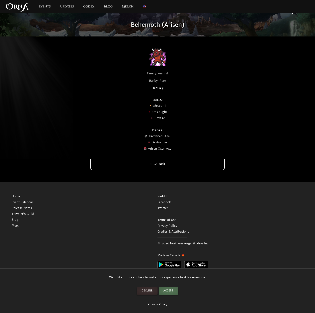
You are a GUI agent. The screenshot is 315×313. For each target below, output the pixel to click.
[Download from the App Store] (197, 265)
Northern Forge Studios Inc (189, 243)
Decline (147, 290)
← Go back (157, 164)
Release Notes (22, 208)
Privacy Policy (157, 304)
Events (45, 7)
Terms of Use (167, 220)
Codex (88, 7)
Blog (108, 7)
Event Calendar (22, 202)
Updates (67, 7)
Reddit (162, 196)
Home (16, 196)
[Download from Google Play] (171, 265)
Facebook (164, 202)
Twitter (163, 208)
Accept (168, 290)
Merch (128, 7)
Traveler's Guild (23, 214)
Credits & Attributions (173, 231)
